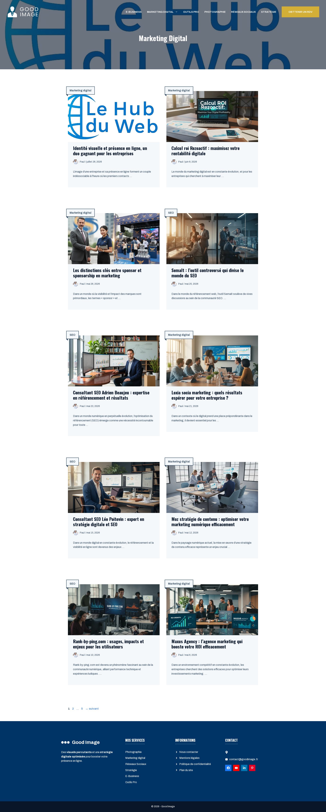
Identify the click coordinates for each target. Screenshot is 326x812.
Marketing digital (160, 12)
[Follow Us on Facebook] (228, 768)
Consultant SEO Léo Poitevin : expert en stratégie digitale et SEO (108, 522)
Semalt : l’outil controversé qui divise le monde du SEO (207, 273)
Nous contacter (188, 752)
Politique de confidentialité (195, 764)
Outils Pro (191, 12)
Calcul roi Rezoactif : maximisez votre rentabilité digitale (205, 151)
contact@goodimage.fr (243, 759)
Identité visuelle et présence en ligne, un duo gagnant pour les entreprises (110, 151)
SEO (171, 212)
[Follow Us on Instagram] (252, 768)
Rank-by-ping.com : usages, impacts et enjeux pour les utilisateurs (108, 644)
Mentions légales (189, 757)
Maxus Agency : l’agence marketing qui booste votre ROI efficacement (206, 644)
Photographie (215, 12)
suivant (92, 708)
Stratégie (268, 12)
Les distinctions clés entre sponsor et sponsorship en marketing (107, 273)
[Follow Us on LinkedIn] (236, 768)
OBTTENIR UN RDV (300, 12)
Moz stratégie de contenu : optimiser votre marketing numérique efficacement (210, 522)
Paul (82, 161)
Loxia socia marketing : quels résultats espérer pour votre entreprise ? (206, 395)
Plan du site (186, 770)
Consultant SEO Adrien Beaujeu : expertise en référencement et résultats (111, 395)
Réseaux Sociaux (243, 12)
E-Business (134, 12)
